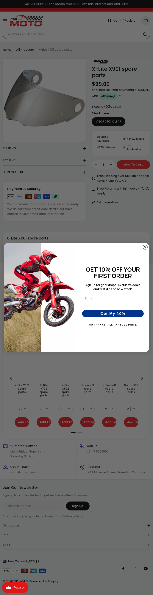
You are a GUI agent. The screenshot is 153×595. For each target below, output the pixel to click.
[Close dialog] (145, 247)
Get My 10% (112, 314)
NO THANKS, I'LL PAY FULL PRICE (113, 324)
